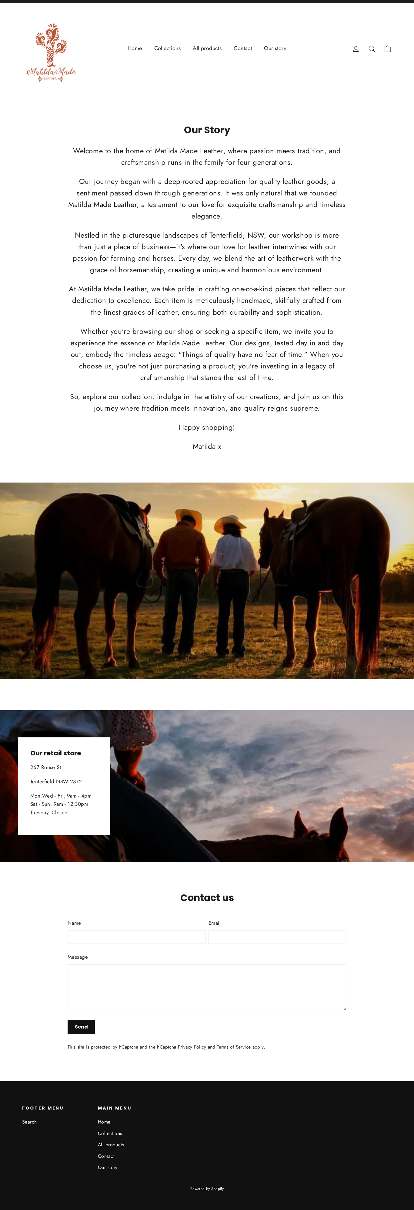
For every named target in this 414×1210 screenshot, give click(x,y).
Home (135, 48)
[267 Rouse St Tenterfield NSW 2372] (207, 786)
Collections (167, 48)
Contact (243, 48)
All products (207, 48)
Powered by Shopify (207, 1188)
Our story (275, 48)
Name (74, 923)
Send (81, 1026)
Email (215, 923)
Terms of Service (234, 1047)
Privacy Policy (192, 1047)
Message (78, 957)
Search (29, 1121)
